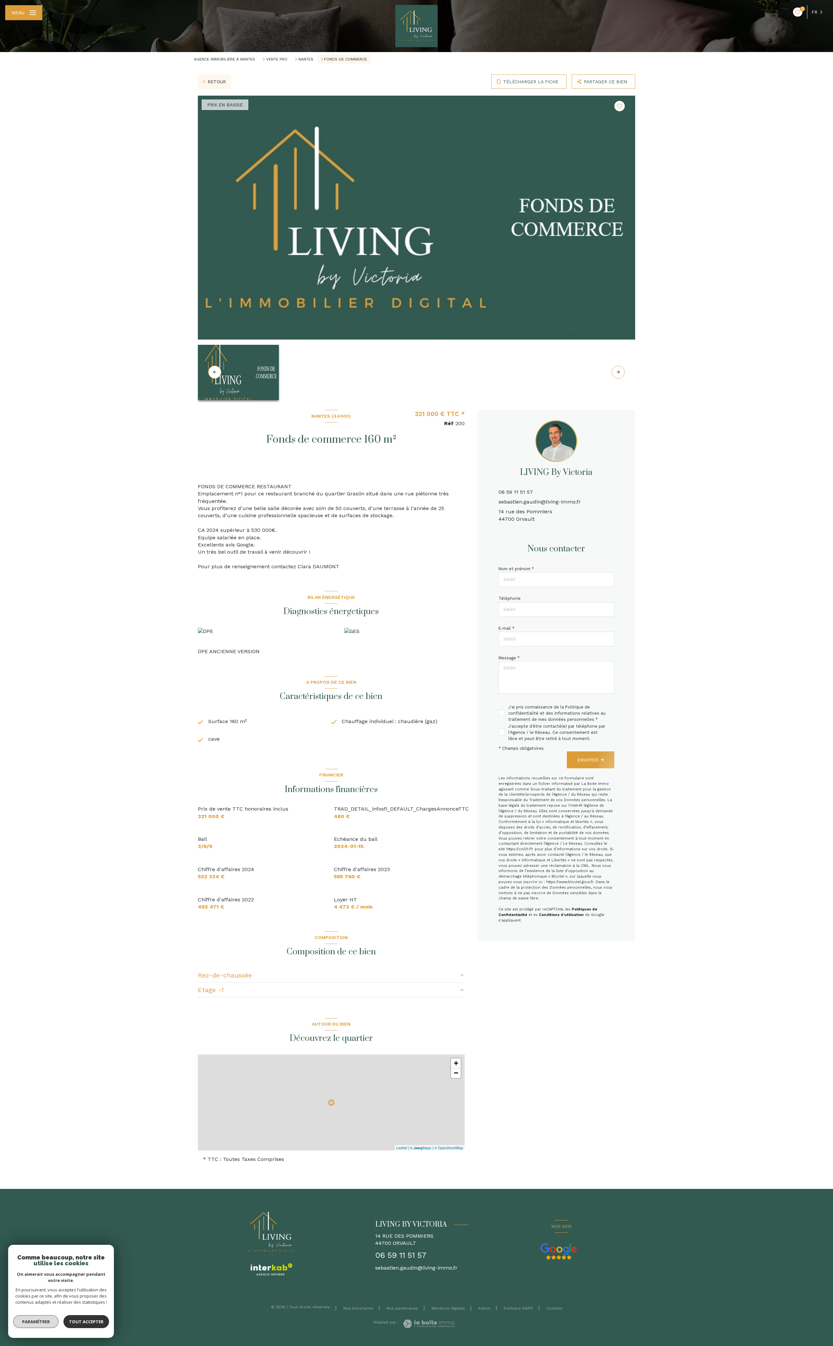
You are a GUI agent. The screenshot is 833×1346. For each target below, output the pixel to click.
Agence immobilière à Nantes (224, 59)
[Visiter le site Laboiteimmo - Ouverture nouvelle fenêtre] (428, 1324)
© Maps (420, 1147)
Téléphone (509, 598)
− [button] (456, 1073)
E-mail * (506, 628)
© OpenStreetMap (448, 1147)
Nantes (305, 59)
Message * (509, 657)
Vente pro (276, 59)
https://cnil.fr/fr (519, 849)
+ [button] (456, 1063)
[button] (618, 372)
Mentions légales (448, 1308)
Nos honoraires (358, 1308)
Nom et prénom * (516, 568)
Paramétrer (36, 1322)
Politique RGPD (518, 1308)
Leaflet (401, 1147)
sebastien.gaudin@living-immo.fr (539, 502)
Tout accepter (86, 1322)
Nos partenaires (402, 1308)
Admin (484, 1308)
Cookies (554, 1308)
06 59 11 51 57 (515, 492)
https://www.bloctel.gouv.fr (570, 882)
